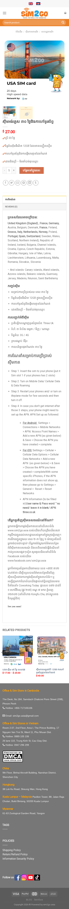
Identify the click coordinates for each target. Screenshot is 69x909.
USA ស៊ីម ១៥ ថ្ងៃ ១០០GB (14, 669)
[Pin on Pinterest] (23, 183)
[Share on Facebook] (5, 183)
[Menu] (5, 13)
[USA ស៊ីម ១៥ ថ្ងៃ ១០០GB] (18, 651)
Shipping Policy (12, 850)
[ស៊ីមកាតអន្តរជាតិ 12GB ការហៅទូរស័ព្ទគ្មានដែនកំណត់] (51, 651)
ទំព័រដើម (19, 31)
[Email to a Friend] (17, 183)
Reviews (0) (11, 206)
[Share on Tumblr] (36, 183)
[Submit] (63, 23)
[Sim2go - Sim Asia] (34, 13)
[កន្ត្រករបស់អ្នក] (65, 13)
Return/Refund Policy (15, 854)
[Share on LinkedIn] (29, 183)
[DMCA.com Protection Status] (13, 756)
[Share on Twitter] (11, 183)
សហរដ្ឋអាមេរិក (47, 31)
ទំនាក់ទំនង (38, 900)
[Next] (61, 70)
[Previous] (8, 70)
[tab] (34, 199)
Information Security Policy (18, 858)
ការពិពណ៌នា (10, 199)
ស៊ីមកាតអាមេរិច (31, 31)
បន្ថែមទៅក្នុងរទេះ (31, 170)
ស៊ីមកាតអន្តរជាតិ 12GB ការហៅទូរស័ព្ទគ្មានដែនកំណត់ (50, 671)
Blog (29, 900)
